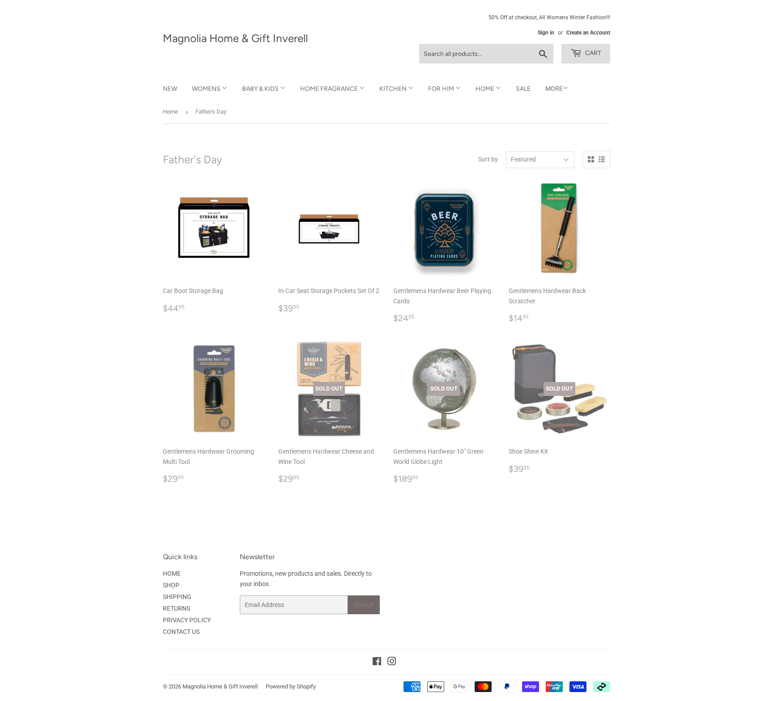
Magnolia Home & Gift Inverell (235, 38)
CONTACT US (181, 631)
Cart (592, 53)
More (554, 88)
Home (170, 111)
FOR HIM (441, 89)
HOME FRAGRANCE (329, 89)
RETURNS (176, 608)
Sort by (488, 159)
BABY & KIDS (261, 89)
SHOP (171, 585)
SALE (523, 89)
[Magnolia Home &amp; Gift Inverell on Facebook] (377, 662)
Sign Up (363, 605)
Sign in (546, 33)
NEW (170, 89)
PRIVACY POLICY (187, 620)
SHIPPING (177, 596)
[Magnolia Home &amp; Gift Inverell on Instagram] (391, 662)
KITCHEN (393, 89)
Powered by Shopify (291, 686)
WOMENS (207, 89)
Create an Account (588, 33)
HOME (486, 89)
